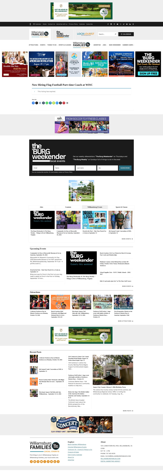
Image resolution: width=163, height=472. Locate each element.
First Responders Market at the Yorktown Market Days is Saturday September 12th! (123, 313)
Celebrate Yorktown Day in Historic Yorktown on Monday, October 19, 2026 (39, 313)
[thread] (133, 24)
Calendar (38, 24)
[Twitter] (120, 24)
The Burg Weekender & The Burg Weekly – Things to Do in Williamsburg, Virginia (42, 233)
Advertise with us (61, 24)
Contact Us (51, 24)
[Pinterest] (114, 24)
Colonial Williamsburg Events (77, 447)
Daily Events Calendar (75, 455)
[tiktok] (123, 24)
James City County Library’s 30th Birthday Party (109, 387)
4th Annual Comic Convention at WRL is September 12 (120, 232)
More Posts (127, 410)
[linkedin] (130, 24)
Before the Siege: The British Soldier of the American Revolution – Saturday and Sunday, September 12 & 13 (78, 394)
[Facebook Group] (126, 24)
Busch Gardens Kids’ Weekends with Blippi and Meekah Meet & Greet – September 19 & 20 (58, 314)
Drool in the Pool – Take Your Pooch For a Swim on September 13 (94, 232)
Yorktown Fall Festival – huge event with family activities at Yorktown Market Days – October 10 (101, 314)
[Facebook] (108, 24)
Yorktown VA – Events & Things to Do (80, 449)
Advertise (97, 45)
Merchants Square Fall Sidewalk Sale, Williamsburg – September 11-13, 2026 (81, 313)
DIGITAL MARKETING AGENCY (110, 461)
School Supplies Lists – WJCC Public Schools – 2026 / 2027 (115, 273)
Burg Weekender (115, 45)
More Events (126, 239)
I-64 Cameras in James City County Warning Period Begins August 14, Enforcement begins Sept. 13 (78, 358)
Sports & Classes (65, 45)
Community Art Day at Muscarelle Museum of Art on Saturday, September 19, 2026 (68, 233)
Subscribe (89, 24)
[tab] (41, 207)
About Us (71, 457)
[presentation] (42, 220)
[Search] (116, 34)
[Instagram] (111, 24)
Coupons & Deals (73, 452)
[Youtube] (117, 24)
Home (45, 24)
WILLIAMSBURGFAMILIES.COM (110, 458)
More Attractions (124, 321)
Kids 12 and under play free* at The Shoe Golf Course (115, 281)
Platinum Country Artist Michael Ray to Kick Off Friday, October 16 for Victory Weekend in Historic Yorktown (114, 263)
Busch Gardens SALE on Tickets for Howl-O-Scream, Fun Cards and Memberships (115, 254)
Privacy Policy (73, 24)
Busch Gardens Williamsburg (77, 444)
